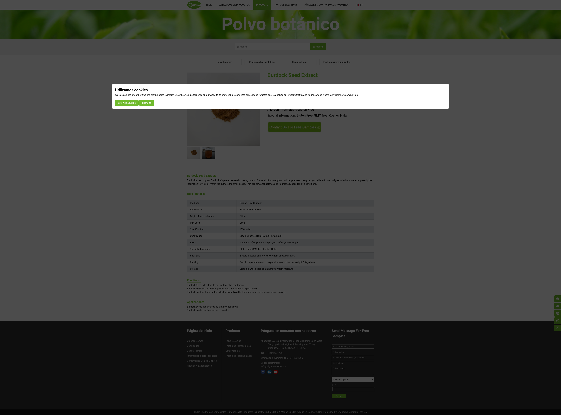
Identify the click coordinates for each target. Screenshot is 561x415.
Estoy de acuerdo (127, 102)
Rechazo (146, 102)
